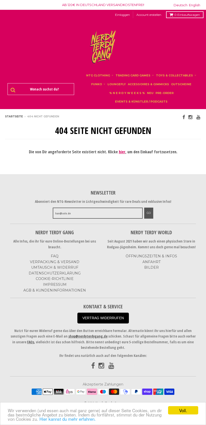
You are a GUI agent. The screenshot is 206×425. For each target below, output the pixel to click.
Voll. (183, 410)
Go (149, 213)
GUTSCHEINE (181, 84)
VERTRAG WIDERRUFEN (103, 318)
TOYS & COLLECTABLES (174, 75)
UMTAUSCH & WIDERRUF (54, 267)
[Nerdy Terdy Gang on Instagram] (190, 117)
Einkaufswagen (187, 15)
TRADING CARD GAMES (133, 75)
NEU (150, 93)
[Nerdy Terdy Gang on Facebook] (183, 117)
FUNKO (96, 84)
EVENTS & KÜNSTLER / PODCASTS (141, 101)
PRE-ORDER (165, 93)
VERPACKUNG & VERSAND (54, 262)
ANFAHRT (151, 262)
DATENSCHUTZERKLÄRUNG (55, 273)
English (194, 5)
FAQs (30, 342)
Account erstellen (148, 15)
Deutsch (180, 5)
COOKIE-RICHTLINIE (55, 278)
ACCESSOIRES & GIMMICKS (148, 84)
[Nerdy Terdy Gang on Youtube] (198, 117)
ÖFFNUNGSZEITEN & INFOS (151, 256)
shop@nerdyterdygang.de (88, 336)
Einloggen (122, 15)
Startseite (14, 116)
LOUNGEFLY (117, 84)
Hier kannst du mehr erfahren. (67, 419)
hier (122, 152)
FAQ (55, 256)
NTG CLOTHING (98, 75)
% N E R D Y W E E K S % (127, 93)
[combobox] (43, 89)
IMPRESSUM (55, 284)
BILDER (151, 267)
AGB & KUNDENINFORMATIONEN (54, 290)
